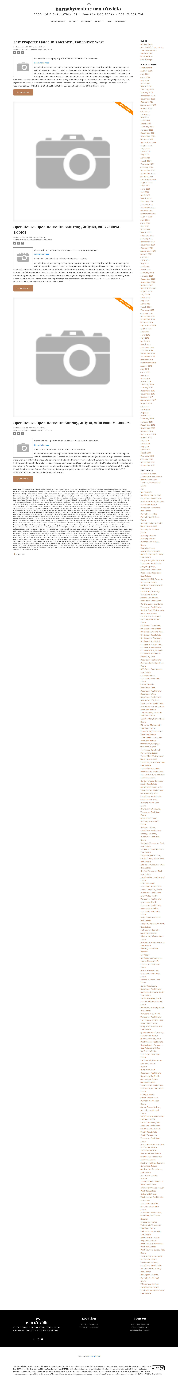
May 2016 (144, 446)
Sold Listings (146, 59)
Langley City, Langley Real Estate (96, 518)
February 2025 (147, 127)
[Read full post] (73, 163)
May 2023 (144, 192)
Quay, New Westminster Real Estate (111, 529)
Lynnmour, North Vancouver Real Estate (91, 521)
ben (84, 489)
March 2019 (145, 344)
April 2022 (145, 229)
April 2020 (145, 304)
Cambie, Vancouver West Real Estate (107, 494)
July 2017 (144, 406)
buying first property (87, 494)
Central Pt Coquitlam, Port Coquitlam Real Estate (38, 500)
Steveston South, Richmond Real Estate (35, 539)
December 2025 (147, 96)
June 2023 (145, 189)
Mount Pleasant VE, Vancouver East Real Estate (85, 525)
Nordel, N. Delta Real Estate (28, 527)
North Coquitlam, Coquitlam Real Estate (51, 527)
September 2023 (148, 179)
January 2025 (146, 130)
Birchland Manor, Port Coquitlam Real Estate (111, 489)
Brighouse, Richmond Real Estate (54, 492)
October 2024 (146, 139)
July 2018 (144, 369)
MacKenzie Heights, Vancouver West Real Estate (150, 911)
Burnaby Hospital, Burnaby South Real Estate (81, 492)
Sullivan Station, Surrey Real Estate (119, 539)
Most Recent (146, 68)
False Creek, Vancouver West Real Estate (96, 508)
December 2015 (147, 462)
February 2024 (147, 164)
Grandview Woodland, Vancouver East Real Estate (70, 514)
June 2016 (145, 443)
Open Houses (146, 56)
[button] (34, 1339)
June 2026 (145, 77)
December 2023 (147, 170)
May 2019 (144, 338)
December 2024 (147, 133)
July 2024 (145, 148)
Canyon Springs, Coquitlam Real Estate (49, 496)
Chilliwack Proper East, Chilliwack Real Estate (48, 502)
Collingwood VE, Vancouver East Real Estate (69, 504)
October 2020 (146, 285)
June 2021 (145, 260)
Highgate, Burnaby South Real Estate (98, 516)
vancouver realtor (88, 543)
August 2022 (146, 217)
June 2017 (145, 409)
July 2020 (145, 294)
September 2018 (148, 363)
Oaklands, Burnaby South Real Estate (78, 527)
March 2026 (145, 86)
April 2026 (145, 83)
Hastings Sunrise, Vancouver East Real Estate (44, 516)
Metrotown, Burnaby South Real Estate (81, 523)
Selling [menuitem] (85, 21)
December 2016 (147, 425)
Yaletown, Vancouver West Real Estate (36, 49)
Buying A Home (73, 494)
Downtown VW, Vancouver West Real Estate (79, 506)
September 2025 (148, 105)
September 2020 (148, 288)
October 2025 (146, 102)
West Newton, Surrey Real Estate (94, 545)
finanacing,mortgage (117, 508)
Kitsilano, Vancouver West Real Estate (47, 518)
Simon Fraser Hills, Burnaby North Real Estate (62, 535)
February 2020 (147, 310)
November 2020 (147, 282)
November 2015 (147, 465)
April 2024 (145, 158)
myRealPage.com (93, 1356)
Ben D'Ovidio (91, 489)
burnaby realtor (43, 494)
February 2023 (147, 201)
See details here (41, 63)
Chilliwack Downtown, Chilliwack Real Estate (70, 500)
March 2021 (145, 269)
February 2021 (147, 273)
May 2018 (144, 375)
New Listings (146, 53)
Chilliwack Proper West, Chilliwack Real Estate (79, 502)
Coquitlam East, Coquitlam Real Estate (109, 504)
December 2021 (147, 242)
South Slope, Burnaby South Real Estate (65, 537)
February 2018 (147, 384)
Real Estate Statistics (92, 531)
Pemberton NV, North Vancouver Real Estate (53, 529)
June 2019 (145, 335)
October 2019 (146, 322)
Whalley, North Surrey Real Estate (59, 547)
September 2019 (148, 325)
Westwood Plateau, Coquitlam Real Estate (33, 547)
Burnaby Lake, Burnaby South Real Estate (111, 492)
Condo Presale (90, 504)
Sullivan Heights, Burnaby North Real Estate (92, 539)
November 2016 (147, 428)
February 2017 (147, 419)
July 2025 (145, 111)
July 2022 (145, 220)
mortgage (48, 525)
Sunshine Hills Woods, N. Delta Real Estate (47, 541)
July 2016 (144, 440)
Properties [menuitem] (57, 21)
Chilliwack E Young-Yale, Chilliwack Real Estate (101, 500)
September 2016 (148, 434)
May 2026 (144, 80)
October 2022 (146, 210)
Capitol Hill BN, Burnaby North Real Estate (101, 496)
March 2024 (146, 161)
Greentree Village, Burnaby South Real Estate (103, 514)
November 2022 (147, 207)
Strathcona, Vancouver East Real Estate (63, 539)
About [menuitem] (98, 21)
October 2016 (146, 431)
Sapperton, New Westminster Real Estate (115, 533)
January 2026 (146, 92)
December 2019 (147, 316)
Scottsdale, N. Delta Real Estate (24, 535)
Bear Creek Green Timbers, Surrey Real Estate (66, 489)
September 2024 (148, 142)
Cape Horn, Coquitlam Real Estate (74, 496)
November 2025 (147, 99)
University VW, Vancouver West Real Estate (76, 541)
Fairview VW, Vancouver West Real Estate (67, 508)
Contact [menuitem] (120, 21)
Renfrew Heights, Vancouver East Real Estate (116, 531)
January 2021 (146, 276)
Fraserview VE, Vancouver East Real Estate (33, 512)
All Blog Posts (146, 44)
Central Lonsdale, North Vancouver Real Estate (93, 498)
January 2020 (146, 313)
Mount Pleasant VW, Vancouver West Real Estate (150, 973)
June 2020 (145, 297)
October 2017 (146, 397)
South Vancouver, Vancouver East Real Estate (95, 537)
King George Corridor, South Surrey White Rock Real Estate (152, 858)
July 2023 (145, 186)
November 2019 (147, 319)
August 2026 (146, 71)
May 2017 (144, 412)
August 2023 (146, 183)
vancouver (125, 541)
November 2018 (147, 356)
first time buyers (148, 747)
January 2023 (146, 204)
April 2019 (145, 341)
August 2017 (146, 403)
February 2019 (147, 347)
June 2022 (145, 223)
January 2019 (146, 350)
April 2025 (145, 120)
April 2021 (145, 266)
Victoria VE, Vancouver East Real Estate (108, 543)
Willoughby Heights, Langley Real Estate (116, 547)
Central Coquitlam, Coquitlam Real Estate (63, 498)
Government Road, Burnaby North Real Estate (37, 514)
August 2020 (146, 291)
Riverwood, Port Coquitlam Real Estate (60, 533)
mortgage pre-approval (60, 525)
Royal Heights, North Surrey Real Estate (87, 533)
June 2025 (145, 114)
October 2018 (146, 360)
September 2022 (148, 214)
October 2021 (146, 248)
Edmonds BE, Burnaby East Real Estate (40, 508)
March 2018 (145, 381)
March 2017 (145, 415)
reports (43, 533)
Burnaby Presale (31, 494)
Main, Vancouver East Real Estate (30, 523)
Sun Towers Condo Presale (22, 541)
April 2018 (145, 378)
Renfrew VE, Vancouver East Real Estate (26, 533)
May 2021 (144, 263)
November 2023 (147, 173)
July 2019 (144, 332)
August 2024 (146, 145)
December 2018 (147, 353)
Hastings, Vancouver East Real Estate (73, 516)
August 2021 (146, 254)
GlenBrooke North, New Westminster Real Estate (93, 512)
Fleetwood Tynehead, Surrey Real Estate (32, 510)
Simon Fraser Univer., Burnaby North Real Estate (94, 535)
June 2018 (145, 372)
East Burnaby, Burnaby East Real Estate (108, 506)
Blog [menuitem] (109, 21)
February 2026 (147, 89)
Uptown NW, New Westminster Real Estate (106, 541)
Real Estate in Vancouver (76, 531)
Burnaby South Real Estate (58, 494)
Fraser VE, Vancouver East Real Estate (89, 510)
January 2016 (146, 459)
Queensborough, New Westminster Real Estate (51, 531)
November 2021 (147, 245)
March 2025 (145, 124)
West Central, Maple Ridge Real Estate (40, 545)
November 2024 (147, 136)
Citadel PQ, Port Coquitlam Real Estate (108, 502)
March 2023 (145, 198)
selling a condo (40, 535)
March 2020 (146, 307)
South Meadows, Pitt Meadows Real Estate (36, 537)
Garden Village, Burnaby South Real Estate (62, 512)
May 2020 (144, 300)
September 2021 (148, 251)
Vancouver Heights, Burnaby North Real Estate (28, 543)
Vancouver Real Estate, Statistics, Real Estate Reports (63, 543)
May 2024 (144, 155)
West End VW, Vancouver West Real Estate (68, 545)
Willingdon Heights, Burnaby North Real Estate (86, 547)
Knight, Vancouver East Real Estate (72, 518)
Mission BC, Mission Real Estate (105, 523)
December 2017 (147, 391)
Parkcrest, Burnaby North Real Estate (25, 529)
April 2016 (145, 450)
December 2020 (147, 279)
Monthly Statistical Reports (35, 525)
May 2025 (144, 117)
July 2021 (144, 257)
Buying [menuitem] (72, 21)
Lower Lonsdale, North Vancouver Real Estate (34, 521)
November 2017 (147, 394)
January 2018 (146, 387)
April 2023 (145, 195)
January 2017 (146, 422)
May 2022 (144, 226)
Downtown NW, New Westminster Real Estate (48, 506)
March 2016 (145, 453)
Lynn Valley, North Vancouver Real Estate (63, 521)
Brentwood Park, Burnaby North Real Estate (27, 492)
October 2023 (146, 176)
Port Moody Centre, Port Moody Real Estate (83, 529)
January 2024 (146, 167)
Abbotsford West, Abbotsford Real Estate (36, 489)
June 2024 (145, 151)
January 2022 (146, 238)
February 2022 (147, 235)
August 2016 (146, 437)
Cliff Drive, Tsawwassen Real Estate (42, 504)
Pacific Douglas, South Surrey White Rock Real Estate (110, 527)
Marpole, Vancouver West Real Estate (54, 523)
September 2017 (148, 400)
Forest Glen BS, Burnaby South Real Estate (61, 510)
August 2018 (146, 366)
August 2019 (146, 329)
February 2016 (147, 456)
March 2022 (145, 232)
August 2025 (146, 108)
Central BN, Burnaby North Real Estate (35, 498)
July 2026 (145, 74)
